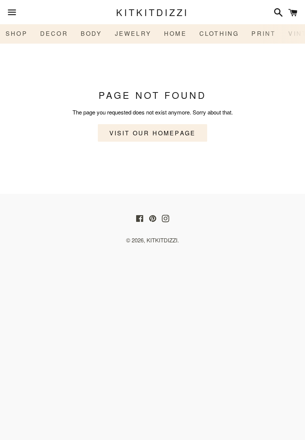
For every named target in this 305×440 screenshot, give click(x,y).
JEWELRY (133, 33)
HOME (175, 33)
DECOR (54, 33)
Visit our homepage (152, 133)
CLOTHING (219, 33)
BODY (91, 33)
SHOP (17, 33)
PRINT (263, 33)
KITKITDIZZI (152, 12)
